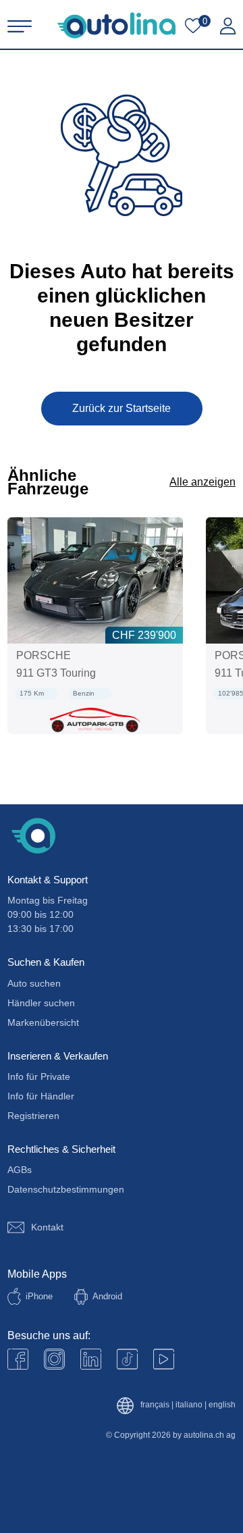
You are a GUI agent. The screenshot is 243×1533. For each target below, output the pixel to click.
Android (107, 1296)
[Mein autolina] (227, 26)
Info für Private (38, 1076)
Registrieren (33, 1115)
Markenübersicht (43, 1022)
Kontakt (47, 1227)
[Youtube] (54, 1359)
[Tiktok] (127, 1359)
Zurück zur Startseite (121, 408)
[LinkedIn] (90, 1359)
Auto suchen (34, 983)
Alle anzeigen (202, 482)
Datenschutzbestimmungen (65, 1189)
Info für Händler (40, 1096)
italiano (189, 1405)
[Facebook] (17, 1359)
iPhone (39, 1296)
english (222, 1405)
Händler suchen (41, 1002)
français (154, 1405)
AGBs (19, 1169)
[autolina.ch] (116, 25)
